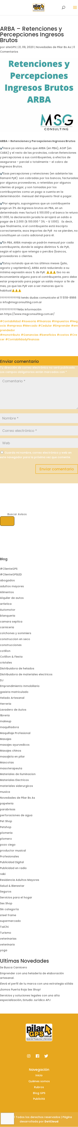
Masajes (5, 739)
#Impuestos (60, 321)
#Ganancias (29, 335)
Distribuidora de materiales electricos (26, 674)
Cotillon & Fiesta (11, 657)
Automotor (7, 610)
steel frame (8, 915)
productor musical (13, 850)
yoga (3, 950)
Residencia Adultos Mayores (19, 880)
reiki (2, 874)
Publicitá (39, 1099)
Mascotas (7, 762)
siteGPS (11, 47)
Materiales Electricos (14, 780)
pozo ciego (8, 845)
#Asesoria (28, 321)
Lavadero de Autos (13, 710)
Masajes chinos (10, 751)
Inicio (39, 1075)
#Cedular (45, 326)
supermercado (10, 921)
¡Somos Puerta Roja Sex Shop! (20, 989)
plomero (6, 839)
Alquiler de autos (12, 598)
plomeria (6, 833)
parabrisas (7, 809)
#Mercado (30, 326)
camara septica (11, 621)
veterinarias (8, 939)
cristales (6, 662)
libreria (5, 715)
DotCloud (51, 1121)
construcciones (11, 645)
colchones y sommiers (15, 633)
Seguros (5, 891)
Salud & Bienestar (12, 886)
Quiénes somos (39, 1081)
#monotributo (10, 335)
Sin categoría (9, 909)
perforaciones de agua (16, 815)
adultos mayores (12, 586)
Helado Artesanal (12, 698)
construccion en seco (15, 639)
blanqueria (7, 616)
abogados (7, 580)
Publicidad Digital (12, 862)
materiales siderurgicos (16, 786)
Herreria (5, 704)
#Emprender (61, 326)
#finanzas (44, 321)
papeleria (6, 803)
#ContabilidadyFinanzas (22, 339)
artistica (6, 604)
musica (5, 792)
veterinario (7, 944)
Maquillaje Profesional (15, 733)
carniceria (7, 627)
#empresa (14, 326)
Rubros (39, 1087)
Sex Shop (6, 903)
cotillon (5, 651)
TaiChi (4, 927)
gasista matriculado (14, 692)
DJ (1, 680)
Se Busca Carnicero (13, 967)
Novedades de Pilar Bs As (53, 47)
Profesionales (9, 856)
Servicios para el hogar (16, 897)
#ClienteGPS (8, 569)
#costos (63, 335)
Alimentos (7, 592)
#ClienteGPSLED (11, 574)
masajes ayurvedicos (15, 745)
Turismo (5, 933)
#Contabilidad (10, 321)
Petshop (5, 827)
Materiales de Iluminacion (18, 774)
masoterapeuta (11, 768)
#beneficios (47, 335)
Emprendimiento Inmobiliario (20, 686)
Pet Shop (6, 821)
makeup (5, 721)
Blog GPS (39, 1093)
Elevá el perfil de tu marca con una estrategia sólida (36, 984)
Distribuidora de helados (17, 668)
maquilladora (9, 727)
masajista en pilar (12, 756)
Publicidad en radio (13, 868)
